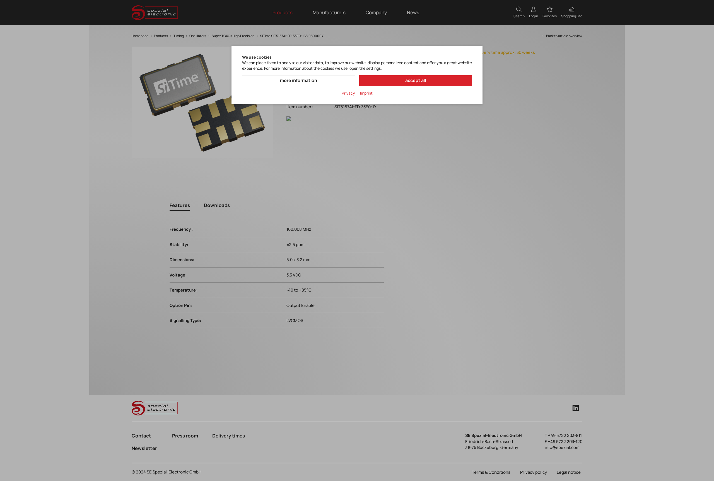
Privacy (348, 93)
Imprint (366, 93)
